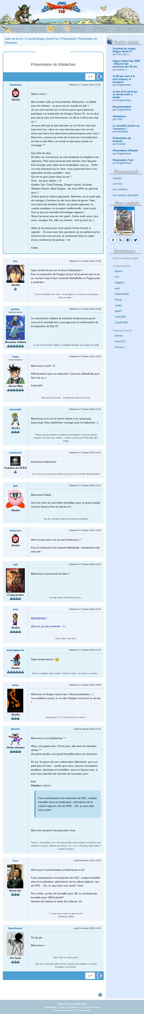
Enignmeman (124, 84)
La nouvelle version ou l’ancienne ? (126, 127)
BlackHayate (15, 928)
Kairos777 (120, 341)
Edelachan (15, 85)
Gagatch (119, 282)
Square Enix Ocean (91, 1007)
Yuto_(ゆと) (123, 54)
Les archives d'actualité (125, 195)
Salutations (119, 116)
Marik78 (15, 729)
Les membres (120, 189)
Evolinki (121, 144)
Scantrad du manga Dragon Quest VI (124, 50)
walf (15, 564)
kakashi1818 (122, 294)
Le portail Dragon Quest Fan (42, 38)
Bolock (118, 271)
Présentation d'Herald (125, 150)
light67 (118, 311)
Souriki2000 (121, 322)
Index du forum (14, 38)
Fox (117, 276)
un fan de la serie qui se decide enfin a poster (125, 94)
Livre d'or (117, 183)
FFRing (61, 1007)
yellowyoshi (15, 452)
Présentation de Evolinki (122, 139)
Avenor (119, 335)
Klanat (118, 299)
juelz (117, 288)
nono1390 (120, 316)
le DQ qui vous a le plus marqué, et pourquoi (124, 79)
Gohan (15, 685)
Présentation (68, 38)
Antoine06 (122, 131)
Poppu (15, 356)
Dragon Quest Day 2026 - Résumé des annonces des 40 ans (126, 64)
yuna (15, 609)
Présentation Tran (123, 160)
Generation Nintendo (63, 1010)
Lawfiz (118, 305)
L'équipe (117, 178)
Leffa (119, 119)
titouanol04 (15, 409)
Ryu (15, 261)
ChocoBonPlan (83, 1010)
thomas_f (122, 69)
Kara (15, 860)
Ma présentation (122, 106)
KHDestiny (73, 1007)
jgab (15, 485)
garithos (15, 309)
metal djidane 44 (15, 650)
